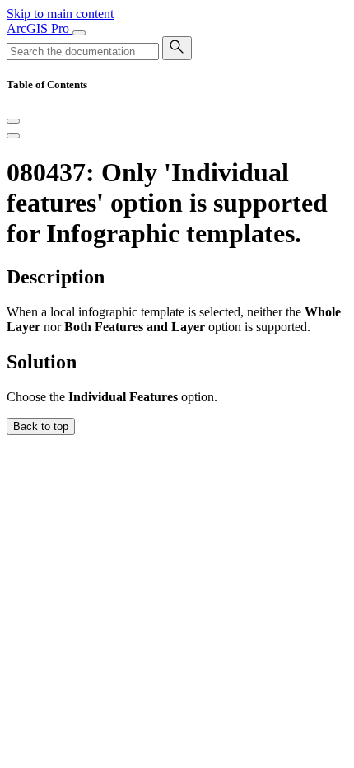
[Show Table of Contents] (13, 135)
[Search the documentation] (177, 48)
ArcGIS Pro (39, 28)
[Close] (13, 121)
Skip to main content (60, 14)
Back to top (40, 426)
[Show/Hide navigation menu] (79, 32)
